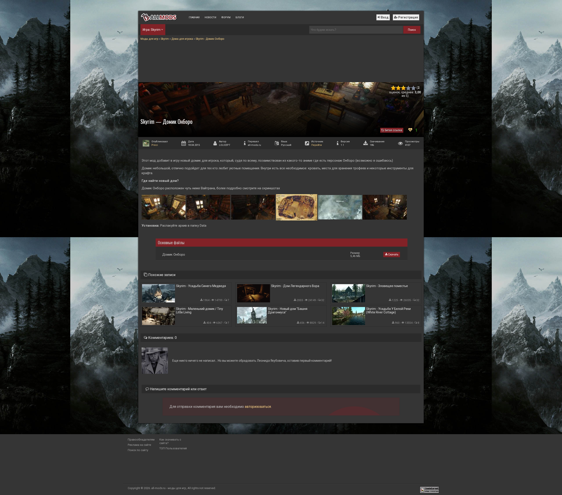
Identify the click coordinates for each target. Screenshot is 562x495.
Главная (194, 17)
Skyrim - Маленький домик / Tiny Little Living (199, 310)
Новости (210, 17)
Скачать (392, 254)
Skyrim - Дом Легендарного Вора (295, 286)
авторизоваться (258, 407)
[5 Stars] (413, 87)
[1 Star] (393, 87)
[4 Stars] (408, 87)
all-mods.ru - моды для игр (168, 488)
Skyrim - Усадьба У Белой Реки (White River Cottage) (388, 310)
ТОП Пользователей (173, 448)
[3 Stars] (403, 87)
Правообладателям (141, 439)
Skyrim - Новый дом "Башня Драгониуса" (287, 310)
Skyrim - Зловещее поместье (387, 286)
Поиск (412, 29)
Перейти (316, 145)
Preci (154, 145)
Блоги (240, 17)
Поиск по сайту (138, 450)
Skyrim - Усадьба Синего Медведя (201, 286)
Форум (226, 17)
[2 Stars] (398, 87)
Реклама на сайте (139, 444)
